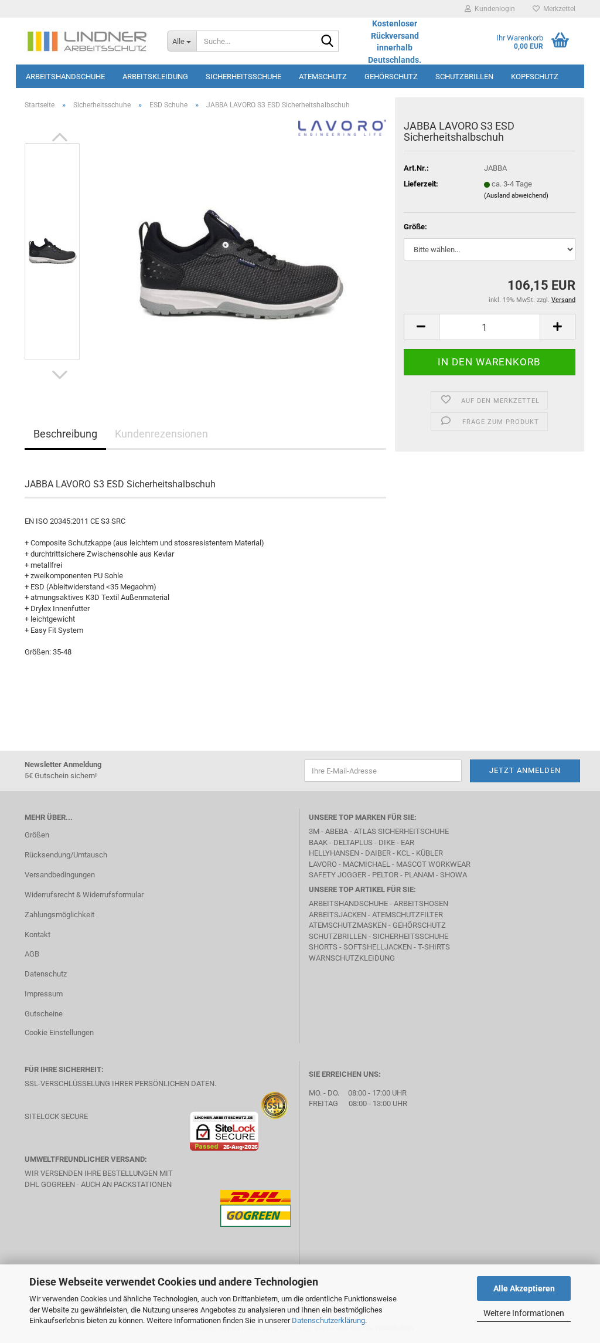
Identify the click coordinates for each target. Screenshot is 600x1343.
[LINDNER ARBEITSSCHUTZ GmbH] (87, 41)
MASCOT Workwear (433, 864)
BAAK (318, 842)
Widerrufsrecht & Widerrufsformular (84, 894)
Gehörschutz (391, 76)
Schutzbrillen (464, 76)
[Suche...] (327, 41)
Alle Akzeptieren (524, 1288)
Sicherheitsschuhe (243, 76)
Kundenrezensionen (161, 434)
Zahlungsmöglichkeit (59, 914)
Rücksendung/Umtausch (66, 854)
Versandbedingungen (60, 874)
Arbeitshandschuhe (65, 76)
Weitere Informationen (523, 1313)
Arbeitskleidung (155, 76)
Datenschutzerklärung (328, 1320)
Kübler (429, 853)
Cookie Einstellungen (59, 1032)
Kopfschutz (534, 76)
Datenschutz (46, 973)
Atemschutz (323, 76)
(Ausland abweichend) (516, 195)
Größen (37, 834)
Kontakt (37, 934)
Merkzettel (557, 9)
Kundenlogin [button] (493, 9)
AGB (32, 953)
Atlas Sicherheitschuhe (401, 831)
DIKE (387, 842)
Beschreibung (65, 434)
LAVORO (324, 864)
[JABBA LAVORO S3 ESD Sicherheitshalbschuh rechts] (239, 250)
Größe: (415, 226)
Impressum (44, 993)
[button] (59, 137)
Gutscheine (44, 1013)
